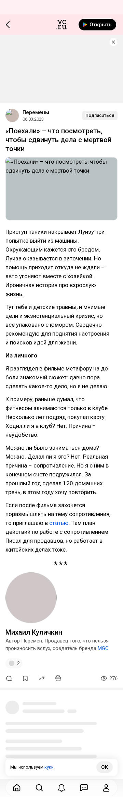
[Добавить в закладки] (25, 678)
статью (59, 522)
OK (104, 767)
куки (49, 767)
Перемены (36, 112)
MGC (103, 648)
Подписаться (99, 115)
